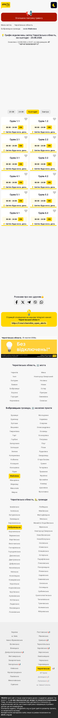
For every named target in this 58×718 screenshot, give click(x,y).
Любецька (43, 507)
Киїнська (14, 572)
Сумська (43, 640)
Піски (43, 447)
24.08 (21, 112)
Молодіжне (43, 415)
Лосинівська (14, 612)
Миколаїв (14, 488)
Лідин (14, 472)
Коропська (14, 584)
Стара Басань (43, 460)
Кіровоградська (14, 672)
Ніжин (43, 385)
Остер (43, 389)
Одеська (14, 684)
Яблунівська (43, 611)
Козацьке (14, 464)
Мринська (43, 527)
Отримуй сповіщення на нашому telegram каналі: (29, 320)
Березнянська (14, 523)
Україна (14, 632)
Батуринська (14, 515)
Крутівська (14, 592)
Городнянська (14, 552)
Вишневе (14, 427)
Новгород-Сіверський (43, 376)
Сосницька (43, 587)
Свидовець (43, 455)
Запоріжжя (14, 443)
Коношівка (14, 468)
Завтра (45, 112)
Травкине (43, 472)
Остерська (43, 555)
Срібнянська (43, 591)
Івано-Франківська (14, 640)
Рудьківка (43, 451)
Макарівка (14, 480)
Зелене (14, 451)
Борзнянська (14, 532)
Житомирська (14, 656)
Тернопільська (43, 644)
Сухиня (43, 464)
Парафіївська (43, 559)
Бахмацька (14, 519)
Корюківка (14, 401)
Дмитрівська (14, 560)
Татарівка (43, 468)
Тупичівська (43, 603)
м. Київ (14, 636)
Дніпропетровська (14, 652)
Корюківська (14, 588)
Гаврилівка (14, 431)
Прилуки (43, 393)
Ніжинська (43, 547)
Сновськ (43, 401)
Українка (43, 476)
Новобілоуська (43, 539)
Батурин (14, 381)
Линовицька (14, 608)
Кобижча (14, 460)
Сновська (43, 583)
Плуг (43, 443)
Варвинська (14, 536)
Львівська (14, 676)
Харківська (43, 648)
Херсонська (43, 652)
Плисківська (43, 563)
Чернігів (14, 372)
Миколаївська (14, 680)
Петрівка (43, 439)
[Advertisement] (29, 76)
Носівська (43, 543)
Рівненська (43, 636)
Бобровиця (14, 389)
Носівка (43, 381)
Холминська (43, 607)
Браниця (14, 415)
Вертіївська (14, 540)
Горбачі (14, 439)
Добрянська (14, 564)
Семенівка (43, 397)
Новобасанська (43, 535)
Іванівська (14, 507)
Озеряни (43, 423)
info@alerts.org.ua (24, 708)
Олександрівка (43, 427)
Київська (14, 668)
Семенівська (43, 579)
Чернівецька (43, 664)
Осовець (43, 431)
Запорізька (14, 664)
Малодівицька (43, 515)
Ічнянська (14, 511)
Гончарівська (14, 548)
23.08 (11, 112)
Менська (43, 519)
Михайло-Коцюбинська (43, 523)
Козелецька (14, 576)
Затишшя (14, 447)
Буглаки (14, 423)
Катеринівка (14, 455)
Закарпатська (14, 660)
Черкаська (43, 660)
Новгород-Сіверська (43, 531)
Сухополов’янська (43, 595)
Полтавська (43, 632)
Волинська (14, 644)
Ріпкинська (43, 571)
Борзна (14, 393)
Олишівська (43, 551)
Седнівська (43, 575)
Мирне (14, 492)
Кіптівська (14, 600)
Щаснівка (43, 488)
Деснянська (14, 556)
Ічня (14, 376)
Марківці (14, 484)
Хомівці (43, 484)
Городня (14, 397)
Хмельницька (43, 656)
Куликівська (14, 596)
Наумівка (43, 419)
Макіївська (43, 511)
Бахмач (14, 385)
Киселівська (14, 568)
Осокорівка (43, 435)
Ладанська (14, 604)
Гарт (14, 435)
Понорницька (43, 567)
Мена (43, 372)
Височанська (14, 544)
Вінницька (14, 648)
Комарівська (14, 580)
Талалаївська (43, 599)
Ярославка (43, 492)
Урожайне (43, 480)
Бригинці (14, 419)
